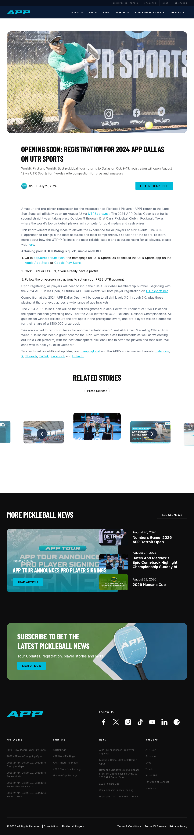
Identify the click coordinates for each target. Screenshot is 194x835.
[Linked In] (164, 722)
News (106, 12)
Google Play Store (67, 263)
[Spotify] (176, 722)
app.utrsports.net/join (49, 258)
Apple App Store (37, 263)
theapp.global (90, 351)
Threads (31, 356)
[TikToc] (140, 722)
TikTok (44, 356)
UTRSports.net (99, 214)
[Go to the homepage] (25, 714)
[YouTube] (152, 722)
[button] (76, 12)
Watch (93, 12)
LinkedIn (78, 356)
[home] (19, 12)
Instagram (162, 351)
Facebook (58, 356)
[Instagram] (128, 722)
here (30, 244)
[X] (115, 722)
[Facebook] (103, 722)
